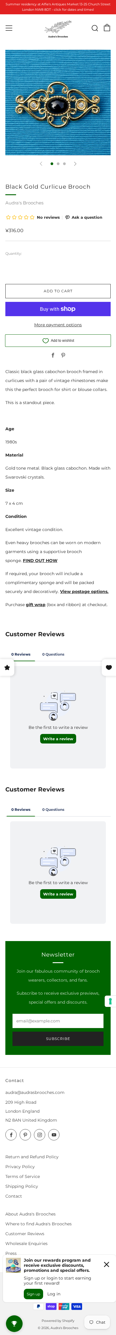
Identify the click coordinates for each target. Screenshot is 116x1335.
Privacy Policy (20, 1166)
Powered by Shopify (58, 1321)
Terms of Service (22, 1176)
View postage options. (84, 591)
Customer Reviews (24, 1233)
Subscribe (58, 1038)
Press (11, 1253)
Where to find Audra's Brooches (38, 1224)
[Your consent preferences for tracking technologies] (110, 1001)
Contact (13, 1196)
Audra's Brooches (24, 203)
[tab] (52, 163)
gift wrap (36, 604)
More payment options (58, 324)
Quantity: (13, 253)
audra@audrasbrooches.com (35, 1092)
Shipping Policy (21, 1186)
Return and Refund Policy (32, 1156)
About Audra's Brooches (30, 1214)
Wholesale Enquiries (26, 1243)
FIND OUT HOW (40, 560)
